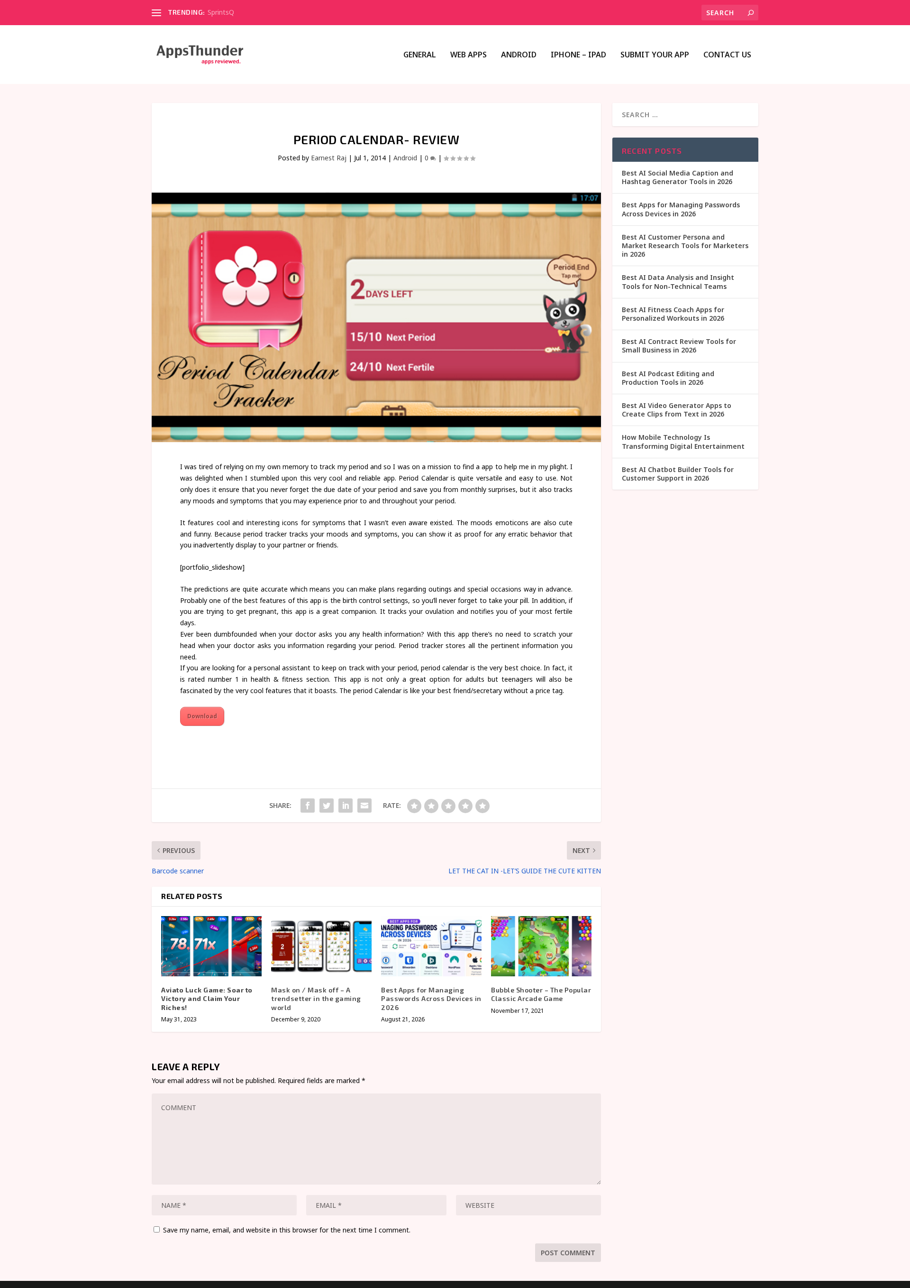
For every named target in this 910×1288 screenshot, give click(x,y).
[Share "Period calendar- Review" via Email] (364, 805)
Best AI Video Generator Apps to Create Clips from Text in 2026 (676, 409)
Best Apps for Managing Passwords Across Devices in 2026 (431, 998)
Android (519, 55)
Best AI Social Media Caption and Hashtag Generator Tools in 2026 (677, 177)
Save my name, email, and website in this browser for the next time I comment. (286, 1229)
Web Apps (468, 55)
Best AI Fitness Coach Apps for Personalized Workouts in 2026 (673, 314)
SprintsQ (221, 12)
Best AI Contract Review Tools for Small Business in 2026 (679, 345)
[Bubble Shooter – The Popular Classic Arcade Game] (541, 946)
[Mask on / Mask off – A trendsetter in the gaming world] (321, 946)
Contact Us (727, 55)
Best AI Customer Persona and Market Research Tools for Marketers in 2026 (685, 245)
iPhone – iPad (578, 55)
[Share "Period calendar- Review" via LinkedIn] (345, 805)
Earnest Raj (328, 157)
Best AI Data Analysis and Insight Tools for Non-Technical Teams (678, 281)
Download (202, 716)
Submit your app (654, 55)
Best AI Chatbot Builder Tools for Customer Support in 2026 (678, 473)
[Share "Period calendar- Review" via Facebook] (307, 805)
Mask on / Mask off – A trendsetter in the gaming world (316, 998)
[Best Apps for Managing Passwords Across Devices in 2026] (431, 946)
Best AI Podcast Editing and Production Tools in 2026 (668, 378)
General (419, 55)
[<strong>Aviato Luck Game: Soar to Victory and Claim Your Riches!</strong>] (211, 946)
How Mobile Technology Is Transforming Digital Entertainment (683, 441)
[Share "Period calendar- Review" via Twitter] (326, 805)
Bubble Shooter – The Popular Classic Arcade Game (541, 994)
